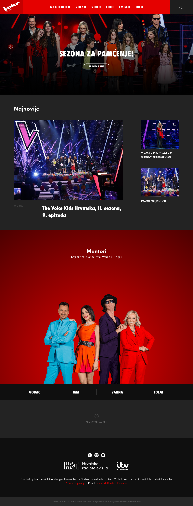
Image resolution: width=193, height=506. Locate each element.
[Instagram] (96, 455)
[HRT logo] (181, 7)
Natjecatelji (60, 7)
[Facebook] (90, 455)
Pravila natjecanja (75, 483)
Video (96, 7)
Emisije (124, 7)
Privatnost (122, 483)
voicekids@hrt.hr (105, 483)
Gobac (34, 392)
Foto (110, 7)
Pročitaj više (96, 66)
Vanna (117, 392)
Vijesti (80, 7)
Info (139, 7)
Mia (76, 392)
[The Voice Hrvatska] (11, 7)
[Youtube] (103, 455)
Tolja (158, 392)
